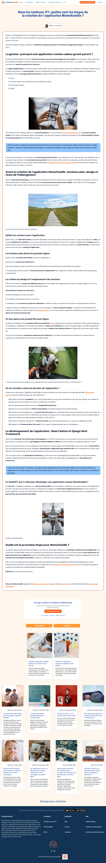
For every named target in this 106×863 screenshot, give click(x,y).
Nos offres (52, 615)
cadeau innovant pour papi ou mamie (62, 162)
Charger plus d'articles (53, 801)
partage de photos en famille (44, 584)
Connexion (100, 2)
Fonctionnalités (29, 2)
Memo (12, 2)
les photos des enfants (70, 133)
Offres (21, 2)
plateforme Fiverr (43, 310)
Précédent (39, 626)
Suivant (67, 626)
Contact (67, 827)
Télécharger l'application (54, 2)
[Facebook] (52, 851)
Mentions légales (91, 821)
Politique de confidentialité (93, 827)
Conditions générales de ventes (95, 832)
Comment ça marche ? (40, 2)
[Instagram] (54, 851)
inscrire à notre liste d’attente (65, 564)
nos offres (65, 584)
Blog (64, 2)
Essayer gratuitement (87, 2)
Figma (53, 323)
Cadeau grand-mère (60, 615)
